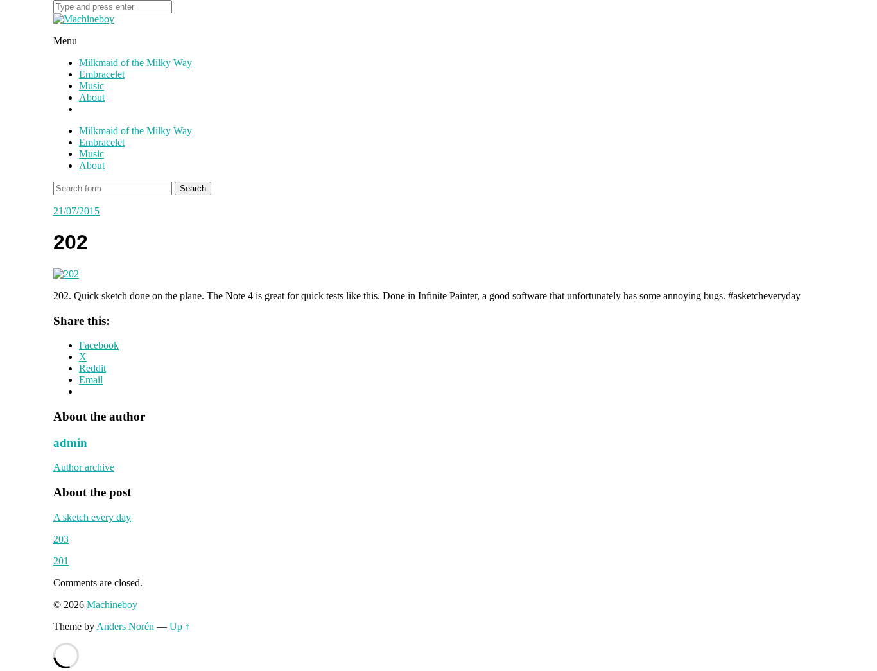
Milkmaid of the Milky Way (135, 62)
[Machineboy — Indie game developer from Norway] (83, 18)
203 (61, 539)
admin (70, 442)
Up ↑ (179, 626)
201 (61, 560)
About (92, 97)
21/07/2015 (76, 210)
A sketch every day (92, 517)
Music (91, 85)
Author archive (83, 467)
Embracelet (102, 74)
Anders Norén (125, 626)
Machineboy (112, 604)
